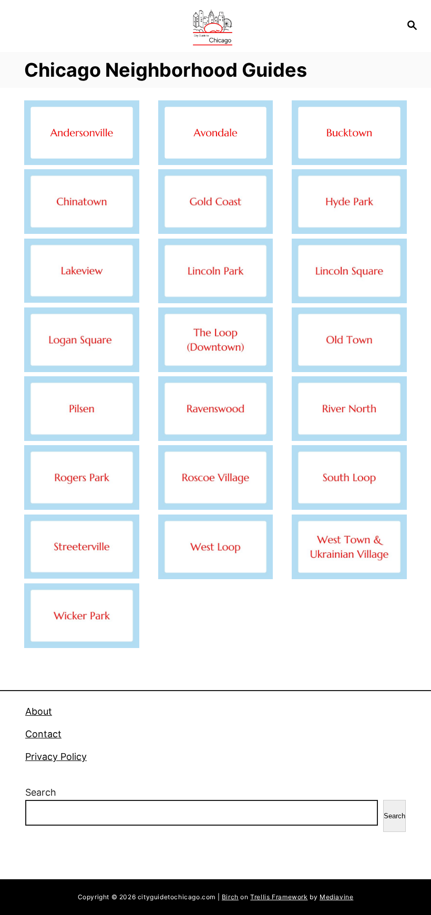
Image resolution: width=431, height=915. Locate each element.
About (38, 711)
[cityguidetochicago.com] (212, 26)
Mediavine (336, 897)
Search (40, 792)
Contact (43, 733)
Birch (230, 897)
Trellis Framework (278, 897)
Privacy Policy (56, 756)
